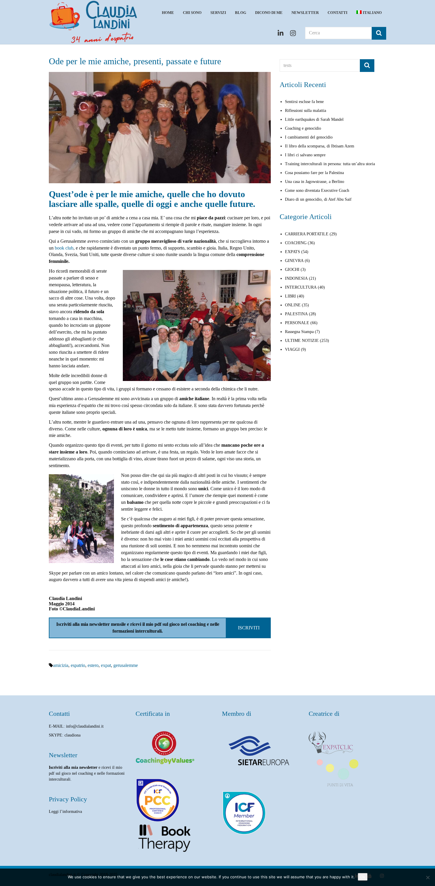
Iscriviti (249, 627)
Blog (240, 12)
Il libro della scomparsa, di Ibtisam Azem (319, 146)
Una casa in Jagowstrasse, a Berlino (314, 181)
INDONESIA (296, 278)
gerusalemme (125, 665)
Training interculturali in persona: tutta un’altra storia (330, 164)
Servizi (218, 12)
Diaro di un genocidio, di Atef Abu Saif (318, 199)
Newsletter (305, 12)
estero (93, 665)
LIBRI (290, 296)
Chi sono (192, 12)
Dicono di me (269, 12)
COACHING (296, 243)
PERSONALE (297, 323)
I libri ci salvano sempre (305, 155)
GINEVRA (294, 260)
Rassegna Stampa (299, 331)
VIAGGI (292, 349)
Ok (362, 876)
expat (106, 665)
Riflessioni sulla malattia (305, 110)
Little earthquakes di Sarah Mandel (314, 119)
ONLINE (293, 305)
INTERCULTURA (301, 287)
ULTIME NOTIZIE (302, 340)
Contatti (337, 12)
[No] (428, 877)
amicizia (60, 665)
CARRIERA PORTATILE (306, 234)
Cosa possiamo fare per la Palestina (314, 173)
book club (64, 247)
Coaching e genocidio (303, 128)
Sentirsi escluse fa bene (304, 101)
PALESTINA (296, 314)
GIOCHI (292, 269)
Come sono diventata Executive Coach (317, 190)
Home (168, 12)
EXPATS (292, 252)
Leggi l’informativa (65, 811)
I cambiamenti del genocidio (309, 137)
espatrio (78, 665)
